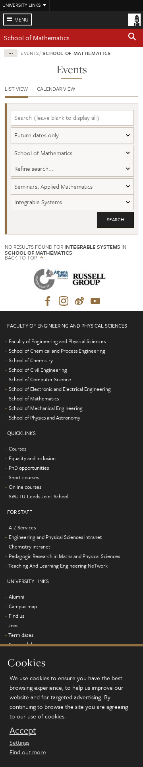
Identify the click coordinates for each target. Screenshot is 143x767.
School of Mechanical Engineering (46, 408)
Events (30, 53)
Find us (16, 616)
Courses (17, 449)
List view (16, 89)
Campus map (23, 606)
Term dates (20, 635)
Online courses (25, 487)
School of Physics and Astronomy (44, 418)
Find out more (28, 751)
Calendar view (56, 89)
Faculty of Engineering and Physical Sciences (57, 341)
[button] (132, 37)
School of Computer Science (40, 379)
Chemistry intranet (29, 546)
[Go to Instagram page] (63, 301)
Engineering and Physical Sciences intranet (55, 537)
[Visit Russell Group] (90, 280)
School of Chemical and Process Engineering (57, 351)
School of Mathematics (37, 38)
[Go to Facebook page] (47, 301)
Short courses (24, 477)
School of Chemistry (31, 360)
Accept (23, 730)
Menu (21, 19)
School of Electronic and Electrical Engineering (60, 389)
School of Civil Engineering (38, 370)
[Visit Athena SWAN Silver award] (52, 280)
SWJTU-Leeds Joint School (38, 496)
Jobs (13, 625)
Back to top (21, 258)
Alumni (16, 597)
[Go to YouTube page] (95, 301)
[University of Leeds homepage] (134, 19)
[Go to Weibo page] (79, 301)
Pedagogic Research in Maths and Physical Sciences (64, 556)
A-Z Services (22, 527)
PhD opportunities (29, 468)
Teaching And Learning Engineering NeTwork (58, 566)
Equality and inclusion (32, 458)
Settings (19, 742)
